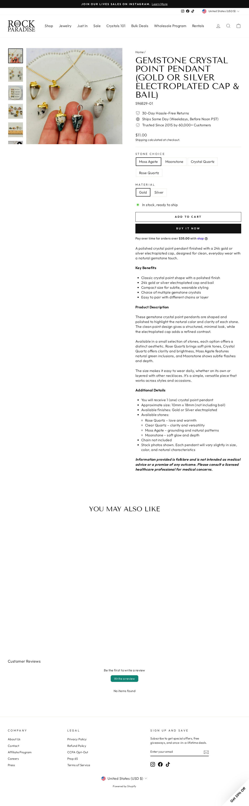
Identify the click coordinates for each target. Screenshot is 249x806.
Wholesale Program (170, 26)
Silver (159, 192)
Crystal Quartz (203, 161)
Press (11, 765)
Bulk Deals (139, 26)
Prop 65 (72, 758)
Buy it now (188, 228)
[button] (235, 792)
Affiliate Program (20, 752)
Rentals (198, 26)
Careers (13, 758)
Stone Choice (150, 154)
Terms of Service (78, 765)
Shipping (141, 140)
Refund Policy (76, 746)
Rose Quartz (149, 173)
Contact (13, 746)
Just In (82, 26)
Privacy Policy (77, 739)
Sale (97, 26)
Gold (143, 192)
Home (139, 52)
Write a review (124, 679)
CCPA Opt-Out (77, 752)
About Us (14, 739)
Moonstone (174, 161)
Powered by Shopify (124, 786)
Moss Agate (148, 161)
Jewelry (65, 26)
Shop (49, 26)
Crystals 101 (115, 26)
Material (145, 184)
